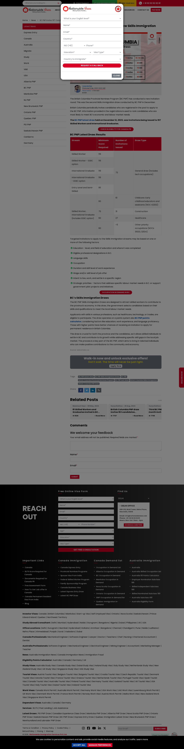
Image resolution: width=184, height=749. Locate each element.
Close (116, 75)
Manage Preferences (100, 745)
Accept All (79, 745)
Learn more (142, 739)
